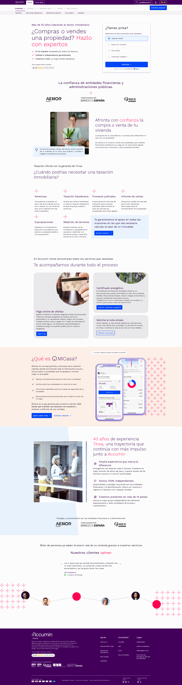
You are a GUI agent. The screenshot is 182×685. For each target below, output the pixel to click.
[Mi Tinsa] (156, 2)
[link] (91, 569)
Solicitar (125, 64)
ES (164, 2)
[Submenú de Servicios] (35, 8)
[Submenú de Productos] (24, 8)
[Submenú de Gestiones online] (53, 8)
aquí (56, 648)
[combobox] (163, 2)
